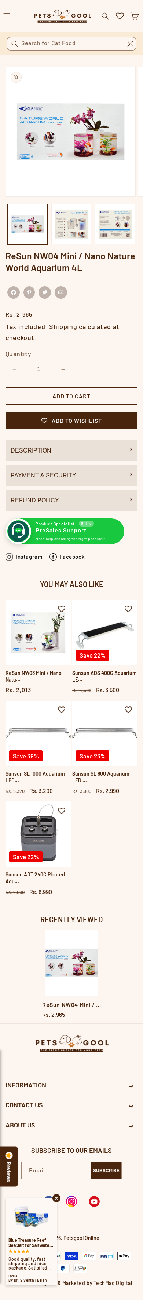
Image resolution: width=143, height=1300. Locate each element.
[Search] (15, 43)
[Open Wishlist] (120, 16)
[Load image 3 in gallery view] (115, 224)
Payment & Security (43, 475)
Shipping (63, 326)
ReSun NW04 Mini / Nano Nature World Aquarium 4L (71, 1004)
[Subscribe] (106, 1170)
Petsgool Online (81, 1238)
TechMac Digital (113, 1283)
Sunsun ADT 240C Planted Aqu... (35, 877)
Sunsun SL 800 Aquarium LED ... (100, 777)
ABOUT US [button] (20, 1125)
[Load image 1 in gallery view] (27, 224)
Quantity (18, 354)
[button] (134, 16)
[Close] (130, 44)
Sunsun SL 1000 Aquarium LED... (35, 777)
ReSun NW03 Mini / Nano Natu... (34, 676)
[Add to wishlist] (61, 609)
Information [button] (26, 1085)
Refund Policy (35, 500)
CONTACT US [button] (24, 1105)
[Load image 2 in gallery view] (71, 224)
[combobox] (71, 43)
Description (31, 450)
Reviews (9, 1172)
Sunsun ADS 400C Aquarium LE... (104, 676)
